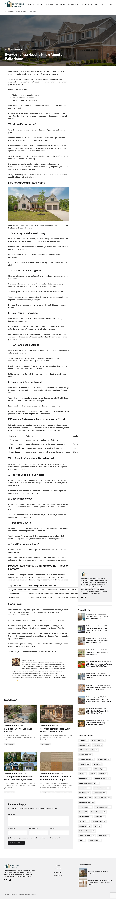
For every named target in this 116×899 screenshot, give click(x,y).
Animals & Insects (98, 740)
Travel (81, 840)
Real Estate (83, 821)
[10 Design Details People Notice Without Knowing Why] (81, 711)
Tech (97, 826)
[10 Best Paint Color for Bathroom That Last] (81, 676)
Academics (83, 740)
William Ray (91, 697)
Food (92, 773)
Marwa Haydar (92, 614)
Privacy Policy (58, 876)
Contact (58, 869)
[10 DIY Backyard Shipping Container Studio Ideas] (81, 723)
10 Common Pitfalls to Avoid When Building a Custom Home (98, 688)
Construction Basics (86, 759)
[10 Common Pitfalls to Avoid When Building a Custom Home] (81, 688)
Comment (12, 814)
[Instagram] (85, 597)
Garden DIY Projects (102, 778)
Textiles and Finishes (86, 831)
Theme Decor (103, 835)
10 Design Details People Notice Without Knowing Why (97, 712)
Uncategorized (94, 840)
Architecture (84, 745)
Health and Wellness (101, 788)
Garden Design (84, 778)
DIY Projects (84, 764)
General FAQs (84, 788)
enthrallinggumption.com (19, 680)
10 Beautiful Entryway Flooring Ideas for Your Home (97, 641)
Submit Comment (16, 843)
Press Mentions (58, 872)
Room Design (84, 826)
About (58, 865)
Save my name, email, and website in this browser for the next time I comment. (35, 838)
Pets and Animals (85, 816)
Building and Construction (49, 792)
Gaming (102, 773)
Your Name (12, 828)
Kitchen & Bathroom (102, 807)
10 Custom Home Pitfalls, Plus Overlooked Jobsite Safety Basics (98, 700)
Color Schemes (85, 754)
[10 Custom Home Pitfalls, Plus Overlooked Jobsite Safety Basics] (81, 700)
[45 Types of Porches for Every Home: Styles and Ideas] (56, 714)
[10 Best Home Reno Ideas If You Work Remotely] (81, 653)
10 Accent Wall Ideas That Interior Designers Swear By (98, 617)
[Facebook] (82, 597)
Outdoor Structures (65, 792)
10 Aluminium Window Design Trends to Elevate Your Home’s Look (97, 630)
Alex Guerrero (92, 673)
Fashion (82, 773)
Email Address (34, 828)
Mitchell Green (92, 638)
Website (52, 828)
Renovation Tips (98, 821)
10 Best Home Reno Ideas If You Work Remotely (97, 653)
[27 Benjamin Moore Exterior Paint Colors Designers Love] (20, 761)
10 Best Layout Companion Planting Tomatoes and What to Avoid (99, 665)
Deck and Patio (103, 759)
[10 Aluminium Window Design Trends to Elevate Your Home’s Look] (81, 629)
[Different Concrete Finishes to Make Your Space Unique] (56, 761)
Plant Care (100, 816)
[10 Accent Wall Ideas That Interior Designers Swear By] (81, 617)
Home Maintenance (86, 802)
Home (5, 11)
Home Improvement (102, 797)
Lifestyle (83, 812)
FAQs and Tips (99, 769)
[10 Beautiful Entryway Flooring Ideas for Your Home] (81, 641)
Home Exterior (9, 744)
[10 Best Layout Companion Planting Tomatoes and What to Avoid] (81, 664)
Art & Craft (97, 745)
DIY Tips (97, 764)
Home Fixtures (85, 797)
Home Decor (84, 792)
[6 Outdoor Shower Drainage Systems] (20, 714)
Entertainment (84, 769)
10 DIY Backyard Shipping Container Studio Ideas (95, 724)
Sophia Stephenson (94, 661)
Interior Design (85, 807)
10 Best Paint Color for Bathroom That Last (98, 677)
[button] (111, 4)
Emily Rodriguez (93, 650)
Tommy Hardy (92, 685)
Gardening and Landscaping (88, 783)
